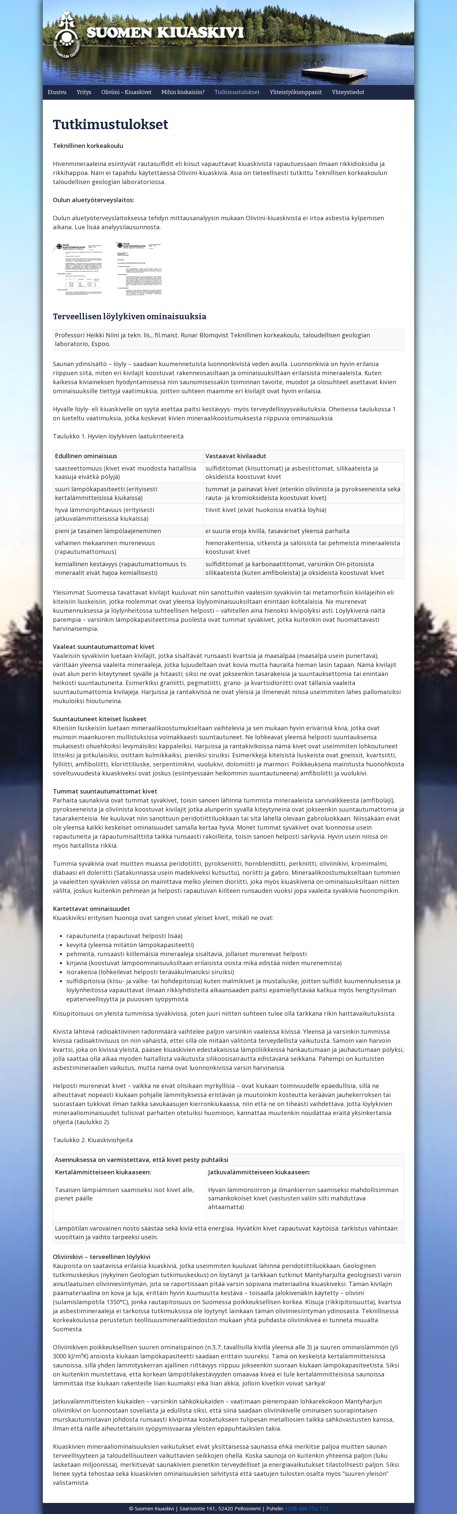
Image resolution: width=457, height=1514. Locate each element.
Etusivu (57, 92)
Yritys (84, 92)
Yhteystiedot (348, 92)
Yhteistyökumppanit (296, 92)
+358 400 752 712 (306, 1508)
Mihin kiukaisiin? (183, 92)
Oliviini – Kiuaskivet (126, 92)
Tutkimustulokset (237, 92)
